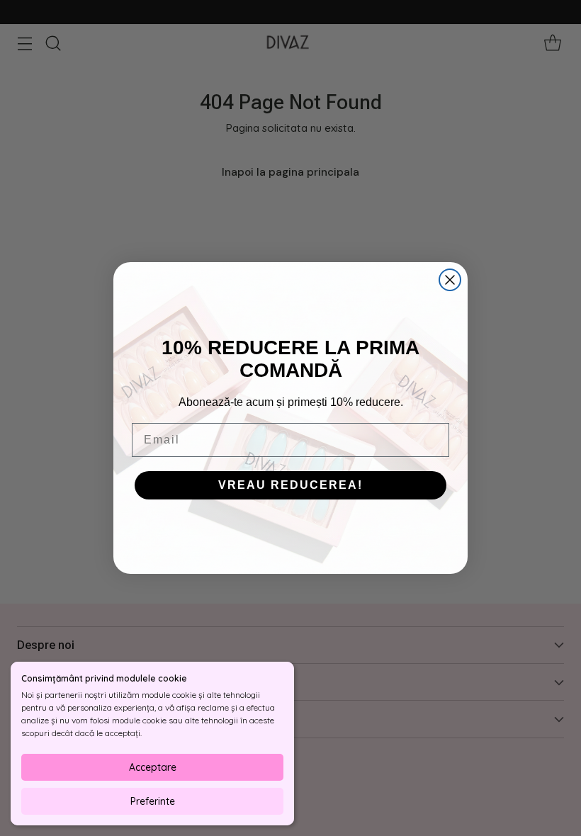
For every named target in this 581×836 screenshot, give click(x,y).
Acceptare (152, 767)
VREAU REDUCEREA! (290, 485)
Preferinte (152, 801)
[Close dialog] (450, 279)
